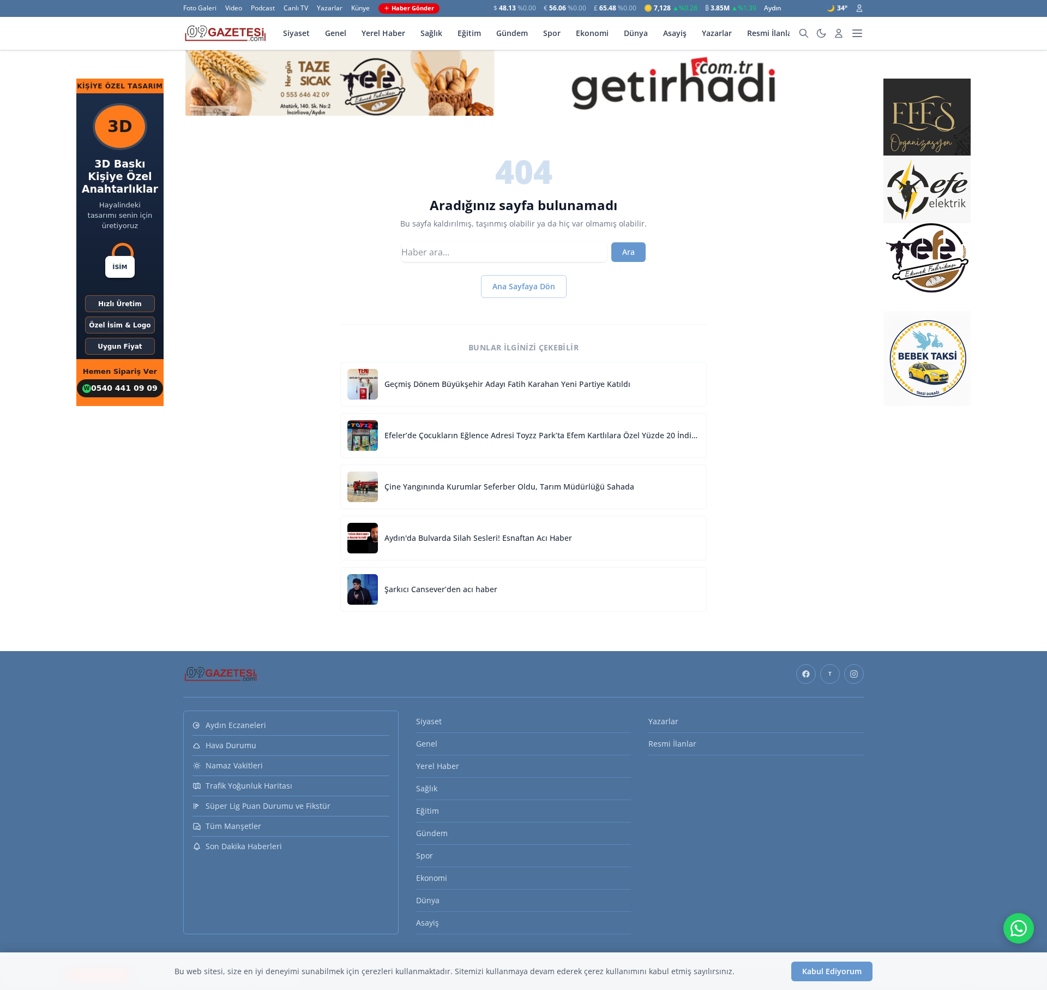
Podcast (263, 8)
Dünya (636, 33)
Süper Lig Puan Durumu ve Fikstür (268, 806)
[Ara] (803, 33)
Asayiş (675, 33)
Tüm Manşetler (233, 826)
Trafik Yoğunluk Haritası (249, 785)
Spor (552, 33)
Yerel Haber (383, 33)
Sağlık (431, 33)
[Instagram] (854, 674)
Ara (628, 252)
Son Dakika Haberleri (244, 846)
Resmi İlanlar (771, 33)
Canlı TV (296, 8)
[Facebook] (806, 674)
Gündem (512, 33)
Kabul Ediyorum (832, 971)
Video (233, 8)
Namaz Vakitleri (234, 765)
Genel (335, 33)
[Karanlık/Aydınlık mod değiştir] (821, 33)
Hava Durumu (231, 745)
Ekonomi (592, 33)
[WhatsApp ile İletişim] (1018, 928)
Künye (360, 8)
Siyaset (296, 33)
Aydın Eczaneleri (236, 725)
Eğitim (469, 33)
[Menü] (857, 33)
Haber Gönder (413, 8)
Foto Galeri (199, 8)
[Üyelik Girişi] (859, 8)
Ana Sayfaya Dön (523, 286)
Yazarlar (329, 8)
